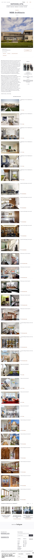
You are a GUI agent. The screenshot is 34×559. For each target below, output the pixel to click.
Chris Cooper (24, 430)
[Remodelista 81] (5, 2)
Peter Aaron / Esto (24, 263)
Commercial (8, 53)
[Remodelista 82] (6, 2)
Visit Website (27, 50)
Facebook (25, 543)
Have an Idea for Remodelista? (19, 548)
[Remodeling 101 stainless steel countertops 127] (6, 510)
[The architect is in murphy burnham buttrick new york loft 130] (17, 510)
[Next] (32, 503)
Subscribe (30, 556)
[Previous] (30, 503)
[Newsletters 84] (9, 2)
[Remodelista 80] (3, 2)
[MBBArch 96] (27, 84)
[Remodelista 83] (7, 2)
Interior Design (4, 55)
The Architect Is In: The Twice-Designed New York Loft (17, 516)
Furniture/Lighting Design (15, 53)
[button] (23, 2)
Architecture (4, 53)
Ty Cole (23, 179)
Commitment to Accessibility (20, 546)
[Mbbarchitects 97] (28, 84)
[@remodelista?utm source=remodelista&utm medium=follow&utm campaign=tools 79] (2, 2)
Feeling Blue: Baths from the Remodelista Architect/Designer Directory (28, 516)
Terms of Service (19, 543)
